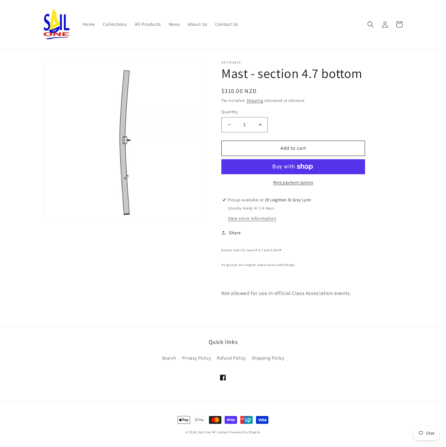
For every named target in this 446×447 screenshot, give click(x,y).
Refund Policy (231, 358)
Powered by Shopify (245, 432)
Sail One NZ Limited (213, 432)
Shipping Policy (268, 358)
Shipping (255, 100)
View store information (252, 218)
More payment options (293, 182)
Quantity (229, 112)
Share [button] (235, 233)
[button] (370, 24)
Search (169, 358)
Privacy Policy (196, 358)
